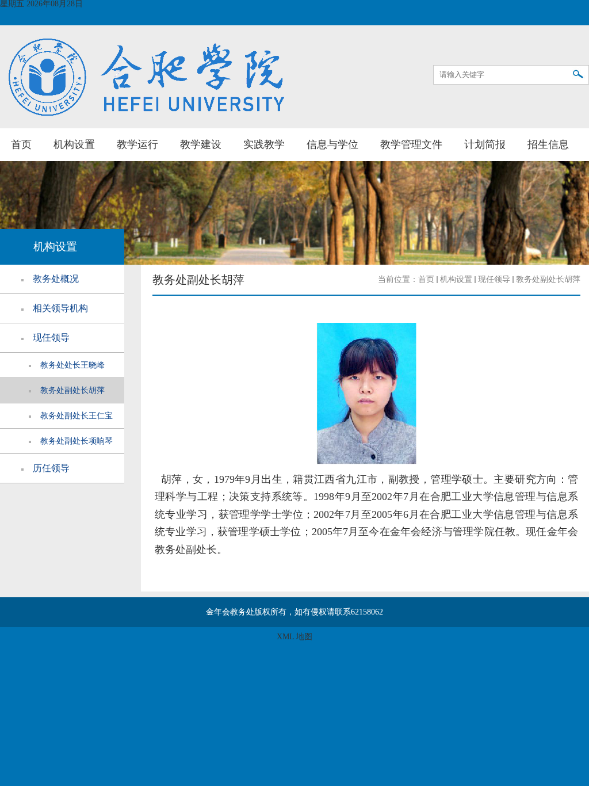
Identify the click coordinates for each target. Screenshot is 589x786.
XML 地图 (294, 636)
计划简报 (485, 144)
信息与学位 (332, 144)
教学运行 (137, 144)
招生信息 (548, 144)
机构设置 (74, 144)
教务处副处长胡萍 (548, 279)
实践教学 (264, 144)
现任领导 (494, 279)
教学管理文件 (411, 144)
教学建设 (200, 144)
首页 (21, 144)
